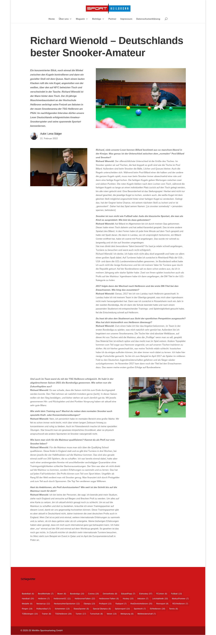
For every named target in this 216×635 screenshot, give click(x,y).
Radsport (121, 604)
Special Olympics (102, 609)
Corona (93, 594)
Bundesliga (77, 594)
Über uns (64, 19)
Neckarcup (43, 604)
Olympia (89, 604)
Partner (112, 19)
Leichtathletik (160, 599)
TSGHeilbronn (63, 614)
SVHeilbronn (157, 609)
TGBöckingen (30, 614)
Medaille (27, 604)
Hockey (128, 599)
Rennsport (162, 604)
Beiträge (96, 19)
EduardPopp (128, 594)
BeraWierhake (45, 594)
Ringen (27, 609)
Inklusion (142, 599)
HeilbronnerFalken (85, 599)
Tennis (173, 609)
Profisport (105, 604)
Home (52, 19)
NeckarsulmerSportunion (67, 604)
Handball (28, 599)
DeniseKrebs (110, 594)
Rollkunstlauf (43, 609)
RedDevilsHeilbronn (141, 604)
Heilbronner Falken (109, 599)
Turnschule (96, 614)
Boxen (61, 594)
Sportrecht (140, 609)
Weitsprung (126, 614)
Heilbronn (44, 599)
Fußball (176, 594)
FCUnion (161, 594)
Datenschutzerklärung (148, 19)
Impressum (126, 19)
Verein (112, 614)
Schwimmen (62, 609)
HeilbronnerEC (62, 599)
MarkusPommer (180, 599)
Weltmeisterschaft (146, 614)
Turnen (81, 614)
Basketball (28, 594)
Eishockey (145, 594)
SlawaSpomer (81, 609)
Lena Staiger (54, 133)
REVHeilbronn (180, 604)
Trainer (46, 614)
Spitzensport (122, 609)
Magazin (80, 19)
